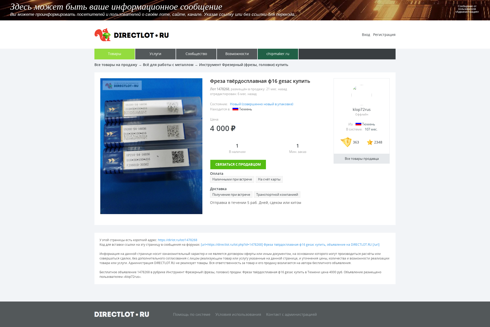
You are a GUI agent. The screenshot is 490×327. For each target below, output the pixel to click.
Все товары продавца (362, 158)
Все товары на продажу (115, 64)
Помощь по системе (191, 314)
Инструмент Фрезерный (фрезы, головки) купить (243, 64)
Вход (366, 34)
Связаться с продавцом (238, 164)
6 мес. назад (247, 93)
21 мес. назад (276, 89)
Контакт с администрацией (291, 314)
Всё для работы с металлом (168, 64)
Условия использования (238, 314)
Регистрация (384, 34)
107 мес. (371, 129)
